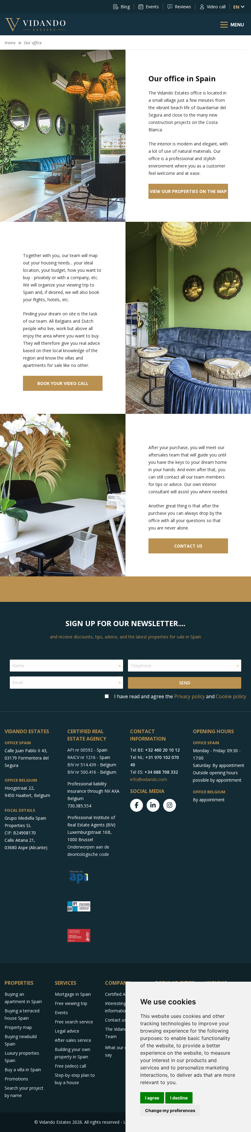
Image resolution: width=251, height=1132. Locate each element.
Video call (216, 7)
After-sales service (73, 1040)
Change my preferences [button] (170, 1110)
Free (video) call (70, 1066)
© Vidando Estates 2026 (58, 1122)
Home (10, 42)
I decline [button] (179, 1097)
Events (152, 7)
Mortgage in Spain (73, 994)
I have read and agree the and (180, 696)
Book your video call (62, 383)
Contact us (188, 546)
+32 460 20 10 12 (162, 750)
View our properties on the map (188, 191)
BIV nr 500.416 (81, 772)
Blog (125, 7)
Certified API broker (124, 994)
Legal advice (67, 1031)
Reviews (183, 7)
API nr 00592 (80, 750)
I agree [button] (152, 1097)
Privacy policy (189, 696)
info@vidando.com (148, 779)
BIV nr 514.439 (81, 765)
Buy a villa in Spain (23, 1069)
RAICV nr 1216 (81, 757)
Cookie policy (231, 696)
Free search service (74, 1022)
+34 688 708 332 (161, 772)
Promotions (16, 1079)
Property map (18, 1027)
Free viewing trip (71, 1003)
